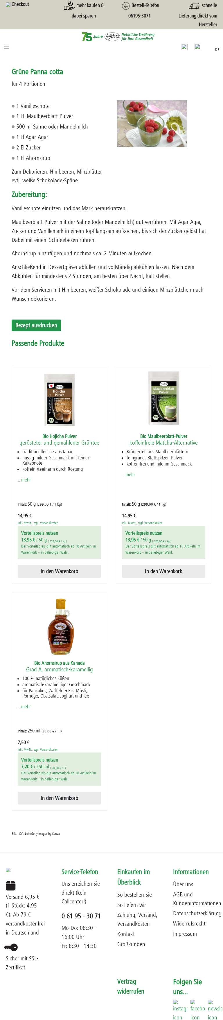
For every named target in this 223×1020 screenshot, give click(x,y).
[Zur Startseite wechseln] (112, 36)
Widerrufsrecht (189, 923)
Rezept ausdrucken (36, 325)
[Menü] (6, 46)
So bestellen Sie (134, 894)
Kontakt (126, 934)
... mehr (24, 480)
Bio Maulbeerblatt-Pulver (164, 439)
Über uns (183, 884)
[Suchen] (184, 46)
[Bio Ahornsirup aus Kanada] (59, 627)
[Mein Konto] (197, 46)
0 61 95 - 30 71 (81, 916)
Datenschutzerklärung (197, 913)
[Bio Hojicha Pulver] (59, 400)
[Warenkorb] (207, 45)
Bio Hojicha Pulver (59, 439)
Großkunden (131, 944)
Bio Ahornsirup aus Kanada (59, 666)
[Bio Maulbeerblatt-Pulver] (163, 400)
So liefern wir (131, 905)
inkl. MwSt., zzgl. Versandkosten (38, 523)
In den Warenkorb (59, 571)
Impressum (185, 933)
